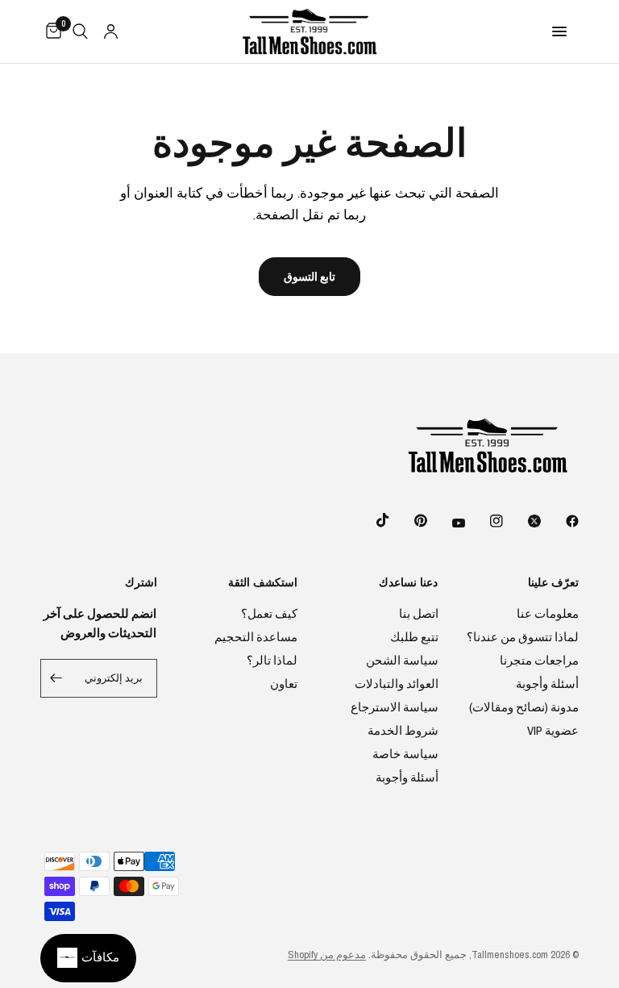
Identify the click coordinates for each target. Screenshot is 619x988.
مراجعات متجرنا (539, 660)
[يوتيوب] (447, 522)
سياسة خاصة (405, 753)
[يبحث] (80, 31)
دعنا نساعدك (408, 582)
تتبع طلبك (414, 636)
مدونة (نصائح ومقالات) (524, 706)
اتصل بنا (418, 613)
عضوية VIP (553, 730)
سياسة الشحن (402, 660)
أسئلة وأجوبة (547, 683)
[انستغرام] (485, 521)
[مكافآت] (88, 958)
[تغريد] (523, 521)
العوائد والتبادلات (396, 683)
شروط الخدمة (403, 730)
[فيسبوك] (561, 521)
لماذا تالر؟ (272, 660)
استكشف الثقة (262, 582)
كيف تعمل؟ (269, 613)
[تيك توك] (371, 520)
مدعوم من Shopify (327, 954)
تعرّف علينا (553, 582)
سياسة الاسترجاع (394, 706)
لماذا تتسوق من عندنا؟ (523, 636)
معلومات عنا (548, 613)
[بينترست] (409, 520)
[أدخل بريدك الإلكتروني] (56, 678)
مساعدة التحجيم (255, 636)
